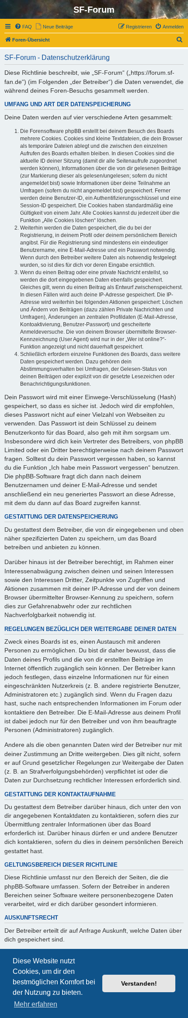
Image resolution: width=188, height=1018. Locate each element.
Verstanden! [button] (139, 983)
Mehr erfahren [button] (35, 1004)
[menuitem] (23, 26)
